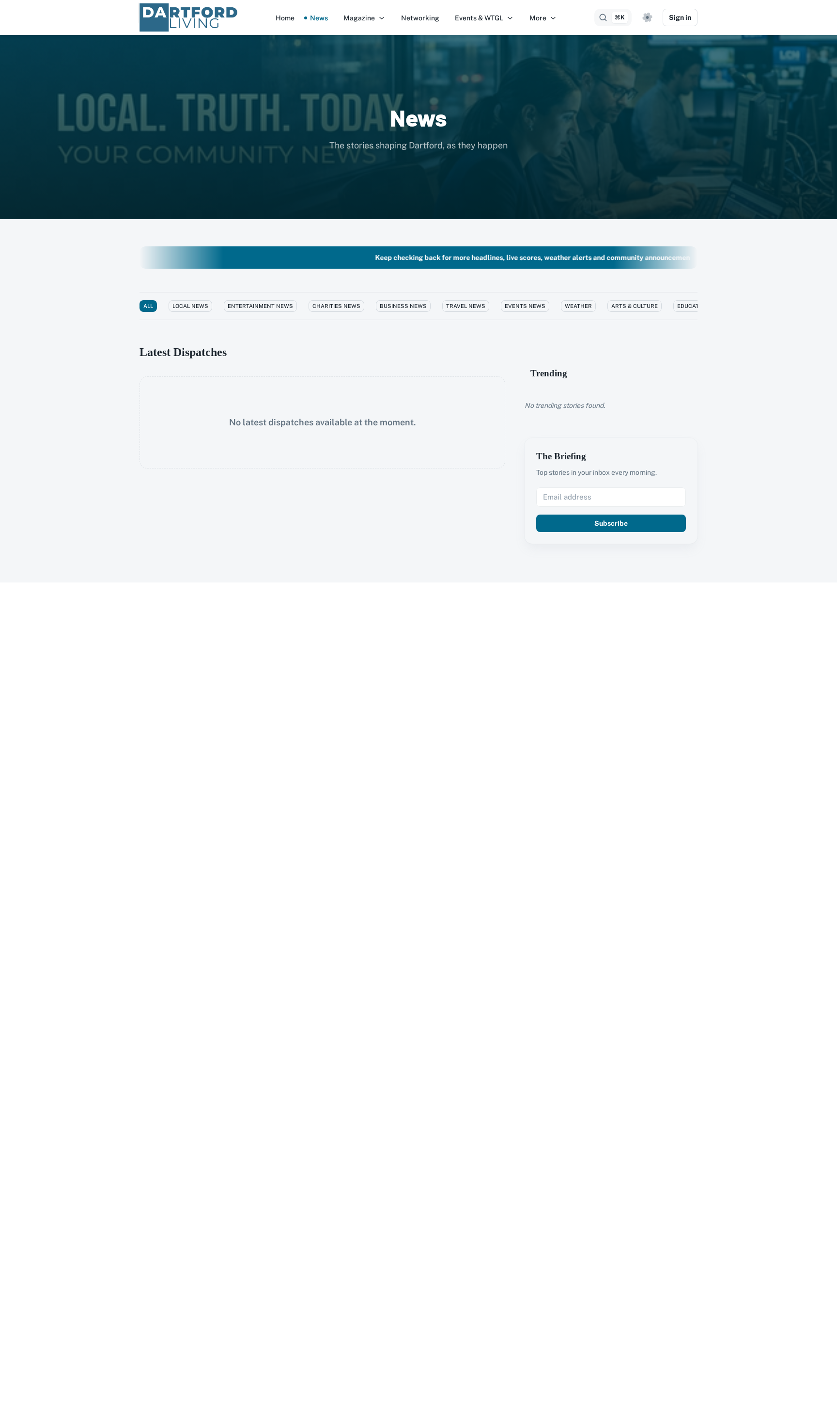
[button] (364, 18)
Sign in (680, 17)
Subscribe (611, 523)
